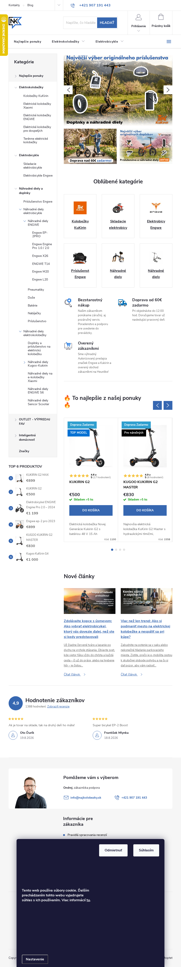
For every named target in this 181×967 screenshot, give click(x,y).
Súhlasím (146, 850)
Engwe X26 (40, 256)
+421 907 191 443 (134, 798)
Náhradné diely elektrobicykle (33, 211)
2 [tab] (116, 550)
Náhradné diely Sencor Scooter (38, 402)
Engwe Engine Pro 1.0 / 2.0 (42, 246)
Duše (31, 297)
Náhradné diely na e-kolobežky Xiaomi (40, 377)
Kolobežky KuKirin (35, 96)
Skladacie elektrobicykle (32, 166)
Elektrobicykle (29, 155)
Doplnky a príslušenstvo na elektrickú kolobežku (39, 348)
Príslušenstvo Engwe (37, 201)
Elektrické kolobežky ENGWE (37, 117)
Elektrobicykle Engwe (38, 175)
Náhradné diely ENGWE (38, 223)
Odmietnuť (113, 850)
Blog (30, 5)
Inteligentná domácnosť (27, 437)
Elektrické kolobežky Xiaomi (37, 106)
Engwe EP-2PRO (40, 235)
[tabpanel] (91, 480)
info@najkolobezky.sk (85, 798)
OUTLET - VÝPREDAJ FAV (34, 421)
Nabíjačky (34, 313)
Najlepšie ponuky (31, 76)
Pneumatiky (36, 290)
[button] (68, 89)
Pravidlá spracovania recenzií (87, 835)
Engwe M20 (40, 271)
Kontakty (14, 5)
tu (88, 900)
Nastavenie (35, 959)
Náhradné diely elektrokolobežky (34, 333)
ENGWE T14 (41, 264)
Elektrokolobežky (31, 87)
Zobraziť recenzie (58, 707)
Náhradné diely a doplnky (31, 190)
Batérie (32, 305)
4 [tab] (124, 550)
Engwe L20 (40, 279)
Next (168, 405)
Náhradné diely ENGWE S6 (38, 391)
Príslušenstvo (37, 321)
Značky (24, 451)
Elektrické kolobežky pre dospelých (37, 129)
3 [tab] (120, 550)
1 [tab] (112, 550)
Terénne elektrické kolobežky (35, 141)
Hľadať (107, 22)
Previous (157, 405)
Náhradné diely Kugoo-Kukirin (38, 364)
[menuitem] (28, 42)
